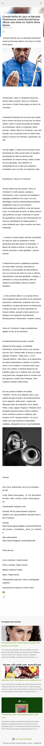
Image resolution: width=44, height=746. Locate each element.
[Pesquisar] (41, 3)
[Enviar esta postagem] (3, 593)
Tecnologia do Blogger (23, 739)
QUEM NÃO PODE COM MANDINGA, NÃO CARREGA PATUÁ (21, 680)
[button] (3, 31)
